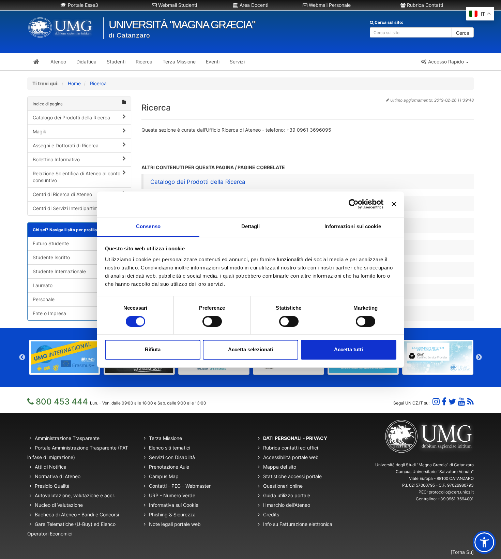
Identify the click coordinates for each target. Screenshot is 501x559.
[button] (444, 61)
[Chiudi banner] (394, 204)
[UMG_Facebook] (444, 402)
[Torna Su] (462, 552)
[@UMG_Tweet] (452, 402)
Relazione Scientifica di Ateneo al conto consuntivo (76, 177)
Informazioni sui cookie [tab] (352, 226)
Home (74, 83)
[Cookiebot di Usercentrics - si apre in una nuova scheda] (353, 204)
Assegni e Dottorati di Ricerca (65, 145)
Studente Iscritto (51, 257)
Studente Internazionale (59, 271)
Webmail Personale (329, 5)
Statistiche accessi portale (292, 476)
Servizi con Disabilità (172, 457)
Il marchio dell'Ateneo (286, 505)
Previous (22, 357)
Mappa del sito (279, 467)
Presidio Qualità (52, 486)
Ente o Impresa (49, 313)
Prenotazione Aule (169, 467)
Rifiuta (153, 350)
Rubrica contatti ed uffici (290, 448)
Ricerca (98, 83)
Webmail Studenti (177, 5)
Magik (39, 131)
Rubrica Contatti (424, 5)
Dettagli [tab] (250, 226)
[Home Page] (36, 61)
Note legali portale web (175, 524)
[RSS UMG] (470, 402)
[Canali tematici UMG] (461, 402)
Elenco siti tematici (169, 448)
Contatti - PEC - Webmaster (180, 486)
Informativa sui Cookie (173, 505)
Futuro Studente (51, 243)
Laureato (42, 285)
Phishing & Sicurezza (172, 514)
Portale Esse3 (82, 5)
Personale (44, 299)
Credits (271, 514)
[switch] (212, 321)
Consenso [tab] (148, 226)
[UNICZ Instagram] (436, 402)
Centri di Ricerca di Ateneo (62, 194)
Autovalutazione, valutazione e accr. (75, 495)
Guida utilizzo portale (286, 495)
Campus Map (164, 476)
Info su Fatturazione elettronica (297, 524)
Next (478, 357)
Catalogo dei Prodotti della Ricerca (71, 117)
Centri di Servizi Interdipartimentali (71, 208)
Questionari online (283, 486)
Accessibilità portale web (291, 457)
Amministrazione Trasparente (67, 438)
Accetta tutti (348, 350)
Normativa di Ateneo (57, 476)
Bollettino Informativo (56, 159)
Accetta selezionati (250, 350)
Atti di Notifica (50, 467)
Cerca (462, 33)
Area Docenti (253, 5)
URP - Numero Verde (172, 495)
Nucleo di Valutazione (59, 505)
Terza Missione (165, 438)
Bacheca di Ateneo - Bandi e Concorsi (77, 514)
